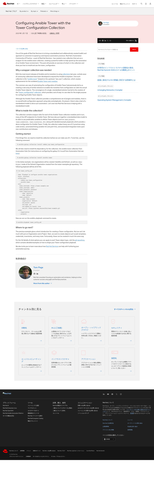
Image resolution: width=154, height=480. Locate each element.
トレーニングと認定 (33, 405)
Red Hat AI (6, 405)
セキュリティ (116, 328)
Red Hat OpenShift (8, 410)
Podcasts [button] (43, 11)
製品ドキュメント (125, 4)
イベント (29, 450)
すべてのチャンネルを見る (123, 309)
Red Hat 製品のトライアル (60, 405)
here (17, 153)
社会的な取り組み (133, 426)
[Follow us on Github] (34, 274)
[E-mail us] (110, 41)
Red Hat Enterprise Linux (10, 408)
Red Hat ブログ (11, 11)
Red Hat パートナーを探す (35, 416)
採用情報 (130, 430)
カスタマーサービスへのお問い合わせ (88, 408)
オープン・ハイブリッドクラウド (91, 328)
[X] (116, 395)
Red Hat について (107, 420)
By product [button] (23, 11)
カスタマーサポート (33, 410)
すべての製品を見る (8, 416)
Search (134, 49)
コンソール (115, 4)
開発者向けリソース (33, 413)
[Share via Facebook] (103, 41)
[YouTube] (108, 395)
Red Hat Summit (101, 450)
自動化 (24, 328)
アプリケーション (88, 359)
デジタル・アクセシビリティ (58, 456)
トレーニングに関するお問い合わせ (88, 410)
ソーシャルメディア (83, 413)
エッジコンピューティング (31, 360)
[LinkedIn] (104, 395)
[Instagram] (121, 395)
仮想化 (114, 358)
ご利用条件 (28, 456)
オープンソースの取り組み (135, 423)
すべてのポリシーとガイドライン (41, 456)
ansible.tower (32, 79)
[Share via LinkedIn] (105, 41)
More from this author (41, 283)
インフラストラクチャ (60, 359)
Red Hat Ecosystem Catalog (35, 418)
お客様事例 (106, 426)
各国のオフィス (36, 450)
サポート (134, 4)
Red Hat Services (52, 246)
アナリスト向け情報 (108, 430)
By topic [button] (33, 11)
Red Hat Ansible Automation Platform (13, 413)
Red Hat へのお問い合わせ (49, 450)
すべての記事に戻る (22, 49)
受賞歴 (132, 413)
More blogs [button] (53, 11)
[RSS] (136, 41)
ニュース (130, 420)
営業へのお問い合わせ (84, 405)
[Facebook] (112, 395)
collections (66, 74)
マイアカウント (32, 408)
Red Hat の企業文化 (108, 423)
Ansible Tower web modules (47, 81)
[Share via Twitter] (108, 41)
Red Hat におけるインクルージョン (75, 450)
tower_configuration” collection (30, 92)
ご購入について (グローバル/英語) (62, 408)
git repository (79, 240)
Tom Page (106, 22)
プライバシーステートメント (16, 456)
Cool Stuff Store (90, 450)
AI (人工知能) (56, 328)
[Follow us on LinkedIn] (37, 274)
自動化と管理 (54, 33)
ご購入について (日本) (59, 410)
